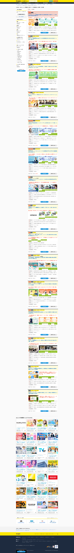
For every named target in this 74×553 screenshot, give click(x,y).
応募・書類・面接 (30, 539)
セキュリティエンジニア (28, 529)
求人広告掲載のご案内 (31, 550)
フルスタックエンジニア (52, 529)
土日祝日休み (18, 53)
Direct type (44, 541)
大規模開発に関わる (19, 56)
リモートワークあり (19, 60)
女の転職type (31, 541)
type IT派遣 (55, 541)
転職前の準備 (24, 539)
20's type (41, 541)
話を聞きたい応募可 (19, 62)
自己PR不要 (18, 58)
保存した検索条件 (21, 16)
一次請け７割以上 (19, 57)
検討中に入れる (53, 32)
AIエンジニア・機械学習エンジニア (36, 529)
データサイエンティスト (45, 529)
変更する (18, 23)
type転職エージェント (49, 541)
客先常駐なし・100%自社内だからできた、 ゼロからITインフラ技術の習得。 (41, 17)
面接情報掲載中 (19, 59)
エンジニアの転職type (25, 541)
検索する (21, 70)
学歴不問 (18, 52)
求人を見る (44, 32)
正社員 (18, 50)
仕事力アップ (35, 539)
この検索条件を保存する (21, 14)
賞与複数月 (18, 54)
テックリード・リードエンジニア (20, 530)
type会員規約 (27, 550)
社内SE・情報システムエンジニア (20, 529)
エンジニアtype (36, 541)
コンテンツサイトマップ (41, 539)
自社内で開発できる (19, 55)
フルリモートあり (19, 61)
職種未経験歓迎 (19, 51)
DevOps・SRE (27, 530)
